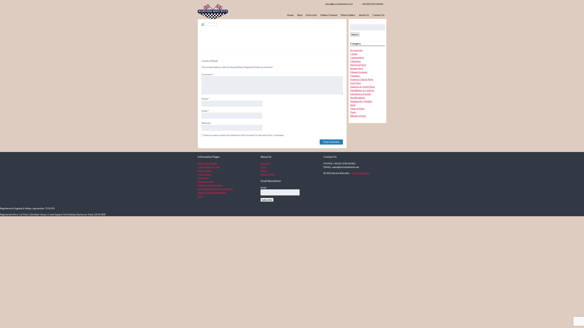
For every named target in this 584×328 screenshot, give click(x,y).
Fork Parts (355, 83)
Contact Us (378, 15)
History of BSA (206, 181)
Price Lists (311, 15)
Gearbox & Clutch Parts (362, 86)
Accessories (356, 50)
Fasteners (355, 75)
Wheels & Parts (358, 115)
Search (354, 34)
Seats (353, 104)
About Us (364, 15)
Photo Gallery (348, 15)
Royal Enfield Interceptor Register (215, 188)
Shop (299, 15)
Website (206, 122)
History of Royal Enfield (210, 185)
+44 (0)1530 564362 (372, 4)
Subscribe (267, 199)
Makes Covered (328, 15)
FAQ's (264, 167)
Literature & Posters (360, 93)
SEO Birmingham (360, 173)
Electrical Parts (358, 64)
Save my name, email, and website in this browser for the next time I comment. (244, 135)
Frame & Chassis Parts (361, 79)
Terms (264, 170)
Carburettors (357, 57)
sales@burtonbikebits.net (339, 4)
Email (205, 110)
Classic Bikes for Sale (209, 167)
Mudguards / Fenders (361, 101)
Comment (207, 74)
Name (205, 98)
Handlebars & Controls (362, 90)
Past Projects (205, 174)
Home (290, 15)
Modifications (357, 97)
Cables (353, 53)
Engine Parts (356, 68)
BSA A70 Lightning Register (212, 192)
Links (200, 196)
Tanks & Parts (357, 108)
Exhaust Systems (358, 72)
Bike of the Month (207, 163)
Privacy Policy (268, 174)
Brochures (203, 177)
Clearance (355, 61)
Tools (353, 112)
